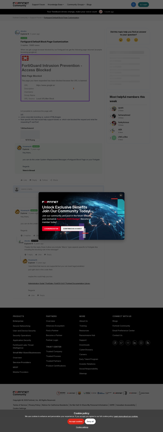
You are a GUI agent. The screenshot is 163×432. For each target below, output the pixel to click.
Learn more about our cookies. (126, 416)
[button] (81, 427)
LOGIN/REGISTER (51, 229)
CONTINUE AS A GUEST (72, 229)
